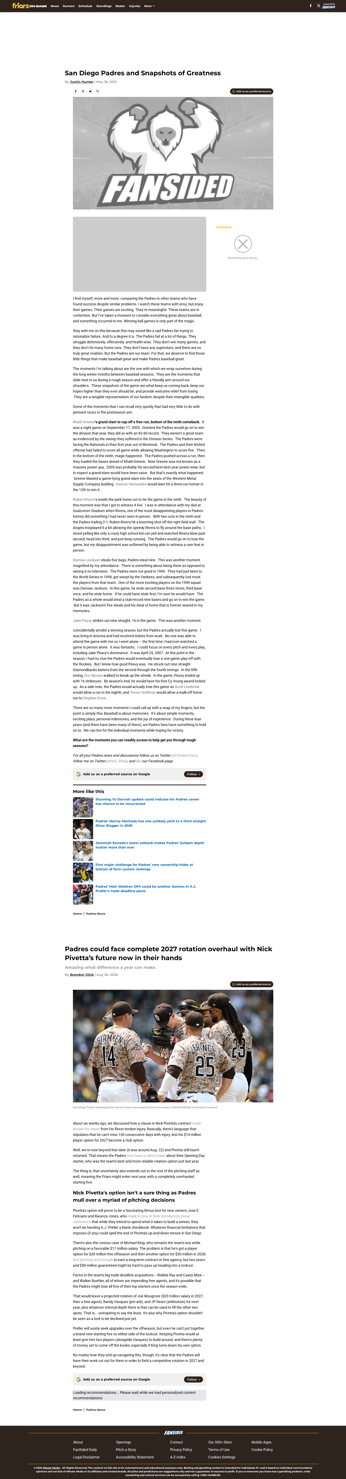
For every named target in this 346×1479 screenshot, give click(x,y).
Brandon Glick (82, 975)
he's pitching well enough (93, 1260)
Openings (123, 1442)
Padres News (95, 913)
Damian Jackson (86, 560)
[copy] (97, 91)
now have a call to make (146, 1155)
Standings (103, 6)
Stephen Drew (94, 698)
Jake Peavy (82, 620)
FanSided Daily (85, 1450)
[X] (318, 5)
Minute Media (51, 1467)
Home (77, 913)
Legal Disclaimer (86, 1457)
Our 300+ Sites (220, 1442)
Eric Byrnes (93, 675)
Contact (176, 1442)
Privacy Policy (181, 1450)
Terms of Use (219, 1450)
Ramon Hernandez (131, 484)
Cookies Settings (221, 1457)
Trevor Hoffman (143, 692)
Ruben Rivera (84, 499)
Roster (120, 6)
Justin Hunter (82, 82)
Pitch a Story (126, 1450)
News (55, 6)
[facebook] (311, 5)
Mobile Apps (261, 1442)
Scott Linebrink (187, 687)
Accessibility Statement (135, 1457)
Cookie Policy (262, 1450)
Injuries (134, 6)
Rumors (68, 6)
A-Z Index (177, 1457)
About (78, 1442)
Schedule (85, 6)
